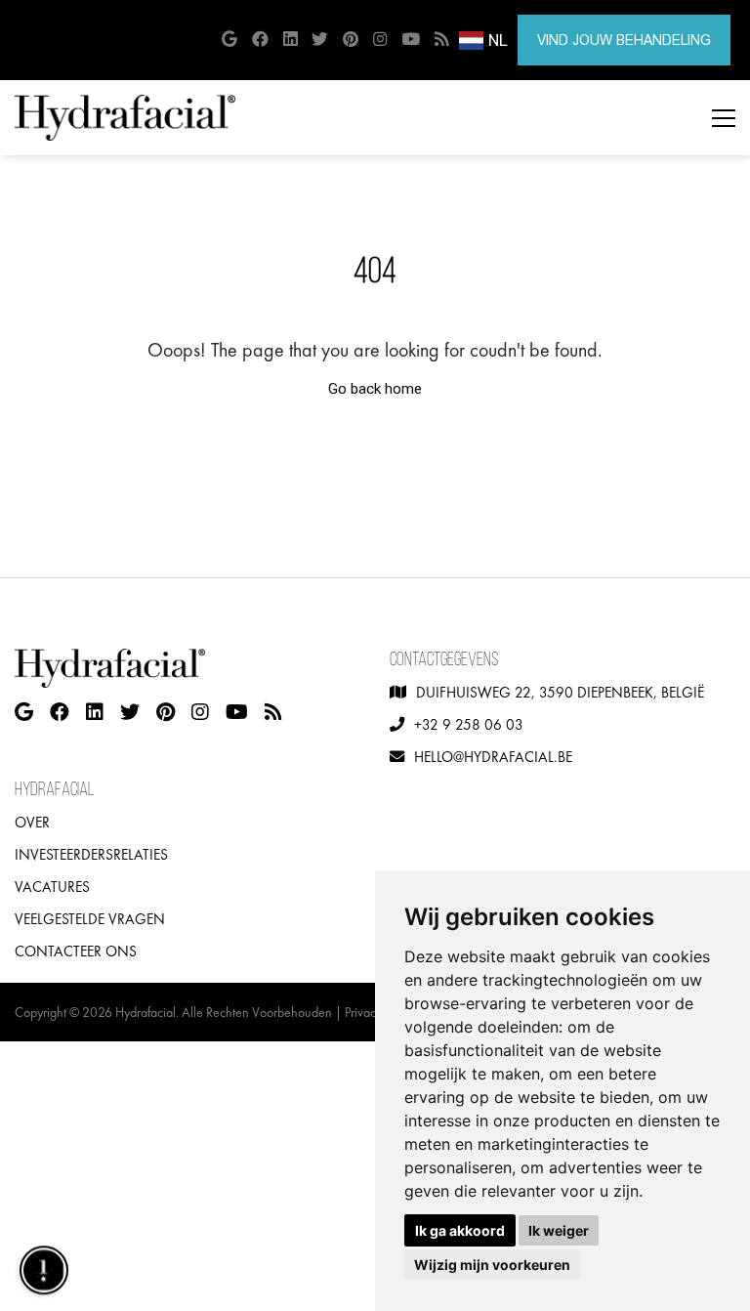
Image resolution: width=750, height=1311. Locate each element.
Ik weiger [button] (558, 1230)
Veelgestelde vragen (90, 919)
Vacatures (52, 887)
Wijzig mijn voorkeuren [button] (492, 1264)
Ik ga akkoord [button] (460, 1230)
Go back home (375, 389)
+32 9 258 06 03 (468, 725)
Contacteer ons (76, 951)
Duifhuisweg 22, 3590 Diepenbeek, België (560, 692)
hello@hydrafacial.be (493, 757)
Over (32, 822)
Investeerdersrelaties (91, 855)
